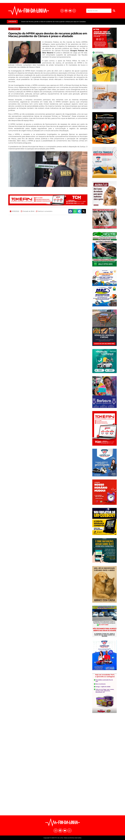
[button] (70, 211)
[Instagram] (62, 10)
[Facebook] (66, 10)
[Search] (114, 11)
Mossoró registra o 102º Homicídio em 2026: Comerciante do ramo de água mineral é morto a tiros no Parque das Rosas (63, 21)
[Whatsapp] (74, 10)
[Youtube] (70, 10)
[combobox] (98, 11)
